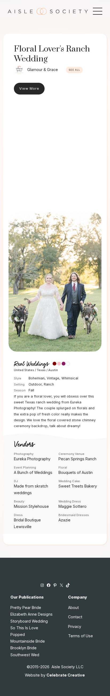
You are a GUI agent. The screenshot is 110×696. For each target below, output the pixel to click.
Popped (17, 634)
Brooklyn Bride (23, 648)
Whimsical (69, 378)
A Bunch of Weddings (33, 472)
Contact (75, 617)
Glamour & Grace (42, 69)
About (73, 607)
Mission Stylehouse (31, 506)
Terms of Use (80, 636)
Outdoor (35, 384)
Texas (41, 370)
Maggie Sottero (72, 506)
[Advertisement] (55, 155)
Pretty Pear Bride (25, 607)
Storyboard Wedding (29, 621)
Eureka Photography (32, 459)
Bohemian (37, 378)
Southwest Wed (24, 654)
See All (74, 70)
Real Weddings (31, 364)
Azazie (64, 520)
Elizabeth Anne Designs (31, 614)
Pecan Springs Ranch (77, 459)
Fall (31, 390)
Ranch (49, 384)
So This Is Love (24, 628)
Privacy (74, 626)
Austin (53, 370)
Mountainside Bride (27, 641)
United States (24, 370)
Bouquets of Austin (75, 472)
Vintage (53, 378)
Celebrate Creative (65, 675)
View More (29, 88)
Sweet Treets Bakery (77, 486)
